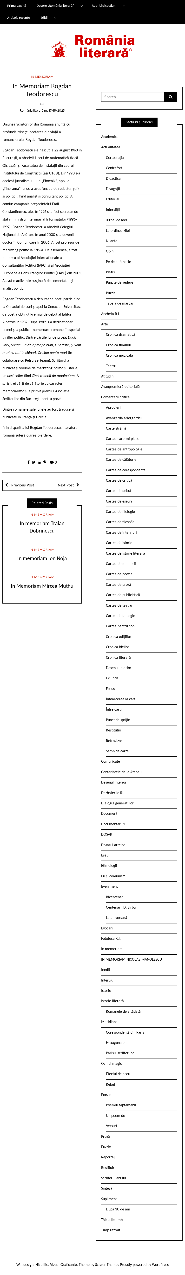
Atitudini (107, 376)
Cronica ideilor (117, 647)
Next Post (66, 485)
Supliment (109, 1199)
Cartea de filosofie (120, 522)
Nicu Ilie (41, 1265)
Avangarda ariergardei (124, 418)
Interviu (107, 980)
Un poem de (115, 1116)
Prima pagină (16, 6)
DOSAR (106, 835)
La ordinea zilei (118, 231)
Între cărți (114, 710)
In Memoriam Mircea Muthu (42, 586)
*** (42, 105)
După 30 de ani (118, 1209)
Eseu (104, 855)
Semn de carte (117, 751)
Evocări (107, 928)
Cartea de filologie (120, 512)
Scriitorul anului (113, 1178)
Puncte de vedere (119, 283)
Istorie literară (112, 1001)
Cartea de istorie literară (125, 554)
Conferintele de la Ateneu (121, 772)
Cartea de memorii (121, 564)
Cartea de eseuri (119, 501)
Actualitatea (110, 147)
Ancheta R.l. (110, 314)
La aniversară (116, 918)
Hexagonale (115, 1043)
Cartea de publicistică (123, 595)
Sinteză (106, 1189)
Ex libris (112, 678)
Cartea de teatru (119, 606)
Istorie (106, 991)
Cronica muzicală (119, 356)
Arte (104, 324)
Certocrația (115, 158)
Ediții (43, 18)
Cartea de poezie (119, 574)
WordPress (160, 1265)
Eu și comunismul (114, 876)
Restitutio (113, 730)
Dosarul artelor (113, 845)
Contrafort (114, 168)
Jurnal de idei (116, 220)
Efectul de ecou (118, 1074)
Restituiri (108, 1168)
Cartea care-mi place (122, 439)
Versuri (111, 1126)
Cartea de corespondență (125, 470)
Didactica (113, 179)
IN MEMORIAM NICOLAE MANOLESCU (131, 960)
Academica (110, 137)
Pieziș (110, 272)
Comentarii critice (115, 397)
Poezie (106, 1095)
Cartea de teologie (120, 616)
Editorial (112, 199)
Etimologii (109, 866)
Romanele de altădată (123, 1012)
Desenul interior (118, 668)
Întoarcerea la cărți (121, 699)
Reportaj (108, 1157)
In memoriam (42, 77)
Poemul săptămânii (121, 1105)
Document (109, 814)
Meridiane (109, 1022)
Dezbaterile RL (112, 793)
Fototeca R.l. (111, 939)
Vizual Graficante (63, 1265)
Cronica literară (118, 658)
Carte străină (116, 429)
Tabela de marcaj (119, 303)
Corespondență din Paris (125, 1033)
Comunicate (110, 762)
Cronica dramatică (120, 335)
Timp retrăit (110, 1230)
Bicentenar (114, 897)
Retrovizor (114, 741)
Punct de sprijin (118, 720)
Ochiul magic (111, 1064)
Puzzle (111, 293)
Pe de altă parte (118, 262)
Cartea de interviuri (121, 533)
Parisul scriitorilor (120, 1053)
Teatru (111, 366)
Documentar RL (113, 824)
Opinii (110, 251)
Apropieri (113, 408)
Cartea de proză (118, 585)
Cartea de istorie (119, 543)
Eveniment (109, 887)
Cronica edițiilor (118, 637)
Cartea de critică (119, 481)
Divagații (113, 189)
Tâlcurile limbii (113, 1220)
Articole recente (18, 18)
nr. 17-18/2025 (54, 111)
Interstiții (113, 210)
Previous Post (22, 485)
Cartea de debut (118, 491)
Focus (110, 689)
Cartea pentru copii (121, 626)
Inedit (105, 970)
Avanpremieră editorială (120, 387)
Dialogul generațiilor (117, 803)
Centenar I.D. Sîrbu (121, 908)
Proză (105, 1137)
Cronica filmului (118, 345)
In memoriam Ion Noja (42, 559)
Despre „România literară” (55, 6)
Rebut (110, 1085)
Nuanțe (111, 241)
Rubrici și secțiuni (104, 6)
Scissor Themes (107, 1265)
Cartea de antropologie (124, 449)
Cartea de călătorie (121, 460)
